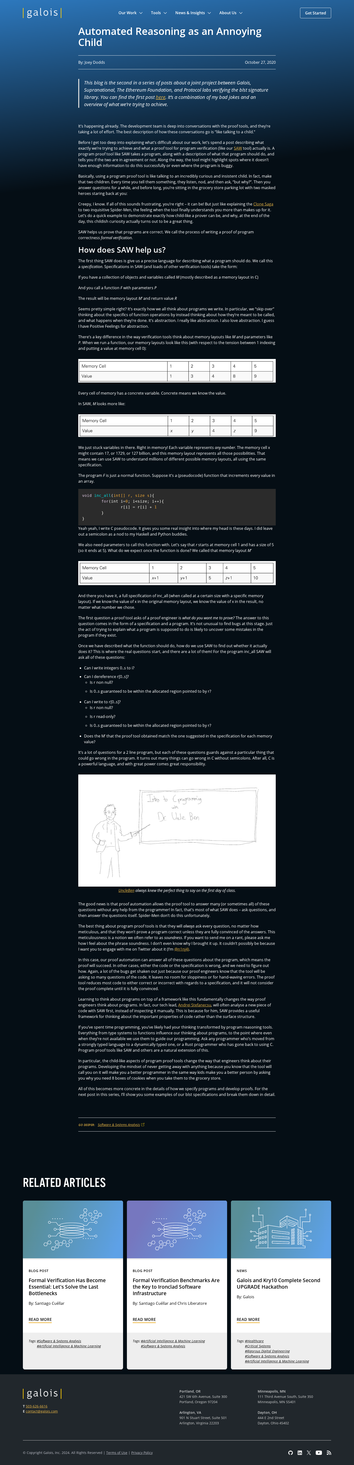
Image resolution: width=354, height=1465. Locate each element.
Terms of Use (116, 1452)
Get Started (315, 13)
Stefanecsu (200, 1004)
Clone (258, 203)
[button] (130, 13)
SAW (238, 148)
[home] (42, 13)
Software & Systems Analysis (119, 1124)
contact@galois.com (42, 1411)
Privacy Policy (142, 1452)
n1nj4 (183, 949)
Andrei (184, 1004)
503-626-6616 (36, 1406)
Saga (269, 203)
